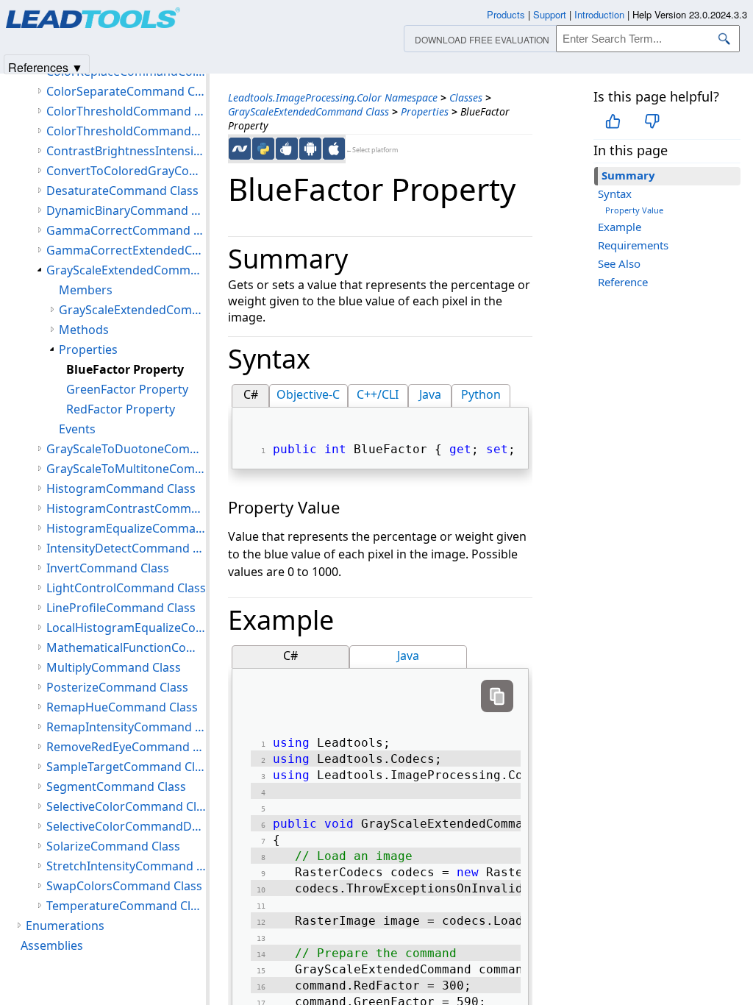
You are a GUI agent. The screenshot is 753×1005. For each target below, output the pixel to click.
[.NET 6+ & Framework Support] (240, 149)
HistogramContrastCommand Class (126, 508)
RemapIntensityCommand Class (126, 727)
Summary (628, 175)
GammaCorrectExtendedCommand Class (126, 250)
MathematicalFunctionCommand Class (126, 647)
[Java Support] (287, 149)
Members (86, 290)
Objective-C (308, 394)
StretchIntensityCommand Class (126, 866)
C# (250, 394)
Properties (425, 111)
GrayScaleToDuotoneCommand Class (126, 449)
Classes (465, 97)
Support (549, 14)
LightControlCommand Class (126, 588)
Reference (623, 281)
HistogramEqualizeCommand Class (126, 528)
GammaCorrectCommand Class (126, 230)
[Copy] (497, 696)
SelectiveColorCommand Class (126, 806)
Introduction (599, 14)
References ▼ (45, 66)
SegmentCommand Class (116, 786)
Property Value (634, 210)
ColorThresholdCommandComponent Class (126, 131)
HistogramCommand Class (121, 488)
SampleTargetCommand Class (126, 767)
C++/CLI (378, 394)
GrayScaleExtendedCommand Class (308, 111)
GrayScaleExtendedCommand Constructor (132, 310)
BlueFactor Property (125, 369)
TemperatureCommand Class (126, 906)
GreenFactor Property (127, 389)
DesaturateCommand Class (122, 190)
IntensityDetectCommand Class (126, 548)
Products (506, 14)
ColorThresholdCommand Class (126, 111)
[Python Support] (263, 149)
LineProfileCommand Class (121, 608)
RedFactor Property (120, 409)
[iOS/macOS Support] (334, 149)
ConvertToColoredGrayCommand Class (126, 171)
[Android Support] (310, 149)
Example (619, 226)
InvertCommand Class (107, 568)
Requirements (633, 245)
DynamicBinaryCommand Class (126, 210)
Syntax (615, 193)
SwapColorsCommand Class (124, 886)
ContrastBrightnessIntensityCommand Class (126, 151)
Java (430, 394)
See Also (619, 263)
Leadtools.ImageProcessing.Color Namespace (333, 97)
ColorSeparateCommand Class (126, 91)
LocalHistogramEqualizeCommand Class (126, 627)
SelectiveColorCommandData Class (126, 826)
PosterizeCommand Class (117, 687)
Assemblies (52, 945)
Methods (84, 330)
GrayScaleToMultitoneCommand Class (126, 469)
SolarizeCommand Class (113, 846)
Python (481, 394)
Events (77, 429)
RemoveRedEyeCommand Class (126, 747)
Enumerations (65, 925)
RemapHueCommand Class (122, 707)
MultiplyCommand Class (113, 667)
